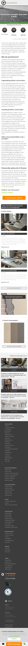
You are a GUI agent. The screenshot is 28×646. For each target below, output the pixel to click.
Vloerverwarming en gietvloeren (14, 297)
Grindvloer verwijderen (7, 192)
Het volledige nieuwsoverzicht (14, 288)
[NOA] (8, 592)
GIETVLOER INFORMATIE (10, 467)
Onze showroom (8, 626)
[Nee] (26, 635)
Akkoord (14, 639)
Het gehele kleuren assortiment (14, 346)
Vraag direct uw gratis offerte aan (14, 198)
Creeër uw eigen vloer (23, 35)
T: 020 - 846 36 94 (9, 620)
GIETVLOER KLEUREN (10, 484)
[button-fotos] (4, 30)
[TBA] (8, 584)
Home (11, 39)
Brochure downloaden (14, 35)
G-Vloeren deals (8, 627)
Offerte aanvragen (9, 624)
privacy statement (15, 636)
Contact (10, 601)
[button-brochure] (13, 30)
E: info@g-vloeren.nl (9, 621)
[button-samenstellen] (23, 30)
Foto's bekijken (4, 34)
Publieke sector (9, 531)
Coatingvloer (8, 511)
